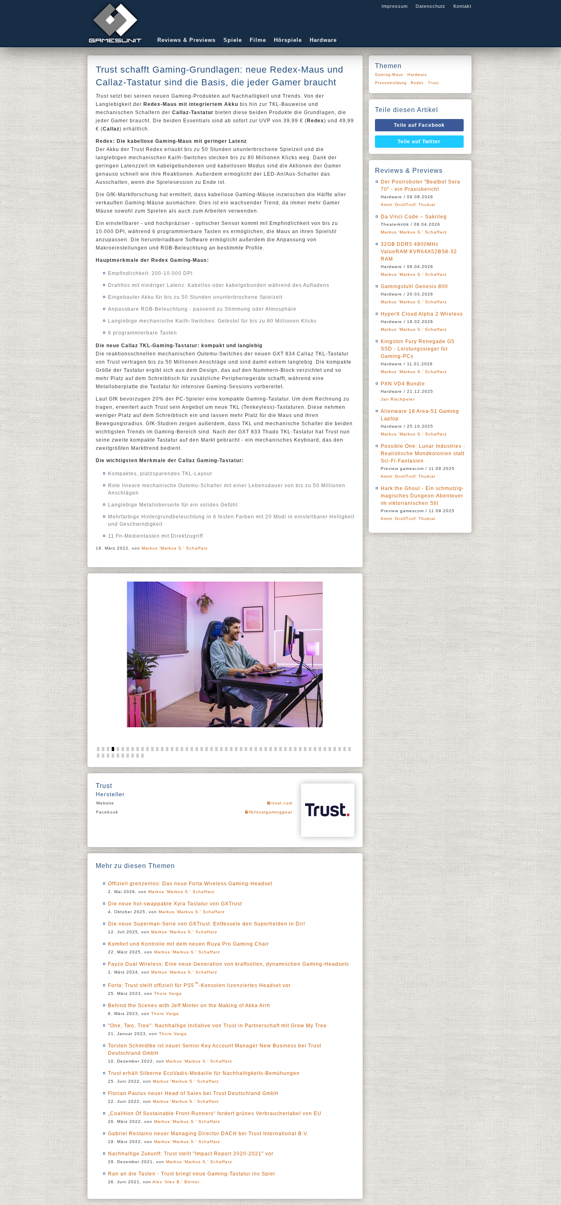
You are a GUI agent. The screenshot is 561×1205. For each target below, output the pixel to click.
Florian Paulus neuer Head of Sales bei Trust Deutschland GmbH (193, 1093)
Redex (417, 83)
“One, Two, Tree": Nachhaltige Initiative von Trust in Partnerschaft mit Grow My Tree (217, 1026)
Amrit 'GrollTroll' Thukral (408, 204)
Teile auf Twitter (419, 141)
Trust (433, 83)
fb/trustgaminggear (270, 812)
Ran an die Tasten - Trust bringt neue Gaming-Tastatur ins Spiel (191, 1174)
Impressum (395, 6)
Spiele (232, 40)
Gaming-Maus (389, 75)
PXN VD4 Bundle (403, 384)
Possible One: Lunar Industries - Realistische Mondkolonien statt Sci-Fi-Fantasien (423, 453)
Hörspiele (288, 40)
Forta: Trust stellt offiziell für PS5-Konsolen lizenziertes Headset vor (199, 985)
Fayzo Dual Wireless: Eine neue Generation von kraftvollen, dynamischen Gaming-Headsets (228, 964)
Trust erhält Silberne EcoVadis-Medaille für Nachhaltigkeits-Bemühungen (204, 1073)
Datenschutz (431, 6)
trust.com (281, 803)
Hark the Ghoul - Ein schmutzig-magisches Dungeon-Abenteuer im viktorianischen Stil (422, 496)
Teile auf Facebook (419, 125)
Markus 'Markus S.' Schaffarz (175, 548)
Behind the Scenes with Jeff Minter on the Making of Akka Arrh (189, 1005)
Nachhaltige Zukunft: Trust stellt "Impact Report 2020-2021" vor (191, 1154)
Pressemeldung (391, 83)
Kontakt (462, 6)
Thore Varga (168, 993)
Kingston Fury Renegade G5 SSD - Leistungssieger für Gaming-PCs (418, 349)
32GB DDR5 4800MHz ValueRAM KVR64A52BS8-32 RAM (419, 251)
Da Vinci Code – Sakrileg (414, 217)
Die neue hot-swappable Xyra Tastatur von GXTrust (175, 904)
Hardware (323, 40)
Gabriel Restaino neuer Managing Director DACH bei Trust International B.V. (208, 1133)
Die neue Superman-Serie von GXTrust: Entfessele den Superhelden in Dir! (206, 924)
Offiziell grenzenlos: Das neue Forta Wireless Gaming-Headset (190, 884)
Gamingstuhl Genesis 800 (414, 286)
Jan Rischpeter (398, 399)
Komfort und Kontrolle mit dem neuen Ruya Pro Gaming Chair (188, 944)
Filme (258, 40)
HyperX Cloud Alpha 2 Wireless (422, 314)
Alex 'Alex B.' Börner (176, 1182)
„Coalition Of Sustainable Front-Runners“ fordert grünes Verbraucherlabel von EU (215, 1113)
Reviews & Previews (186, 40)
